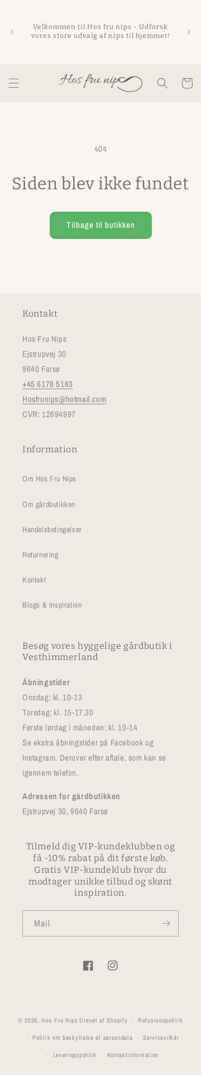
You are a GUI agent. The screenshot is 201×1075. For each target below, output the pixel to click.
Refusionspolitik (160, 1020)
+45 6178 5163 (47, 384)
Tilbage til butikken (100, 225)
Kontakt (34, 580)
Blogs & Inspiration (52, 605)
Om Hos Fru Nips (49, 479)
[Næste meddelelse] (188, 32)
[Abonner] (166, 923)
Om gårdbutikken (48, 504)
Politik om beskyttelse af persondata (82, 1037)
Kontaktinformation (133, 1055)
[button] (14, 83)
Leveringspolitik (75, 1055)
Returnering (40, 555)
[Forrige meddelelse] (12, 32)
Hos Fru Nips (59, 1020)
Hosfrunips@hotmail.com (64, 399)
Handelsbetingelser (52, 529)
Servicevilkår (161, 1037)
